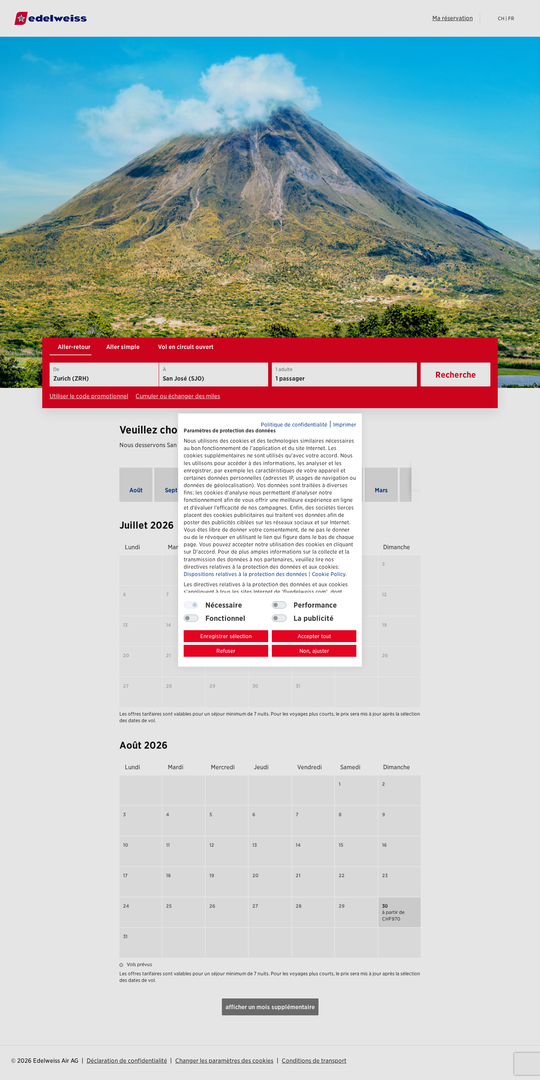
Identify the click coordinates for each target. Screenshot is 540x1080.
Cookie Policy (328, 574)
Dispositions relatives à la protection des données (245, 574)
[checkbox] (279, 605)
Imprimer (344, 424)
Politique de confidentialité (294, 424)
